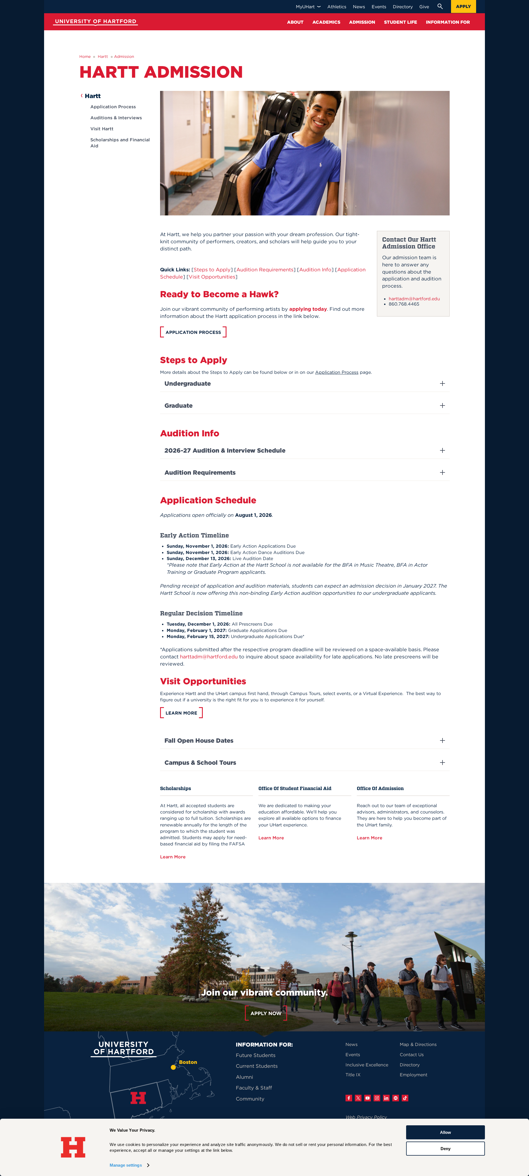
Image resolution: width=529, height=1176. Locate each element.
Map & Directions (418, 1044)
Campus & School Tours (200, 762)
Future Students (256, 1055)
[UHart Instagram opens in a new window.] (377, 1098)
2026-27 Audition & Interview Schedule (224, 450)
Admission (124, 56)
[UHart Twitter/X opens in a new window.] (358, 1098)
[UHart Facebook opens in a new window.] (349, 1098)
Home (85, 56)
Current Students (257, 1066)
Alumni (244, 1077)
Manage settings (126, 1165)
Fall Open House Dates (198, 740)
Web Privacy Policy (366, 1117)
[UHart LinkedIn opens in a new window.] (386, 1098)
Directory (410, 1064)
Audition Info (315, 269)
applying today (308, 309)
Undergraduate (187, 383)
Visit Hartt (102, 128)
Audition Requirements (264, 269)
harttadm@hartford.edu (414, 298)
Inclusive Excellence (367, 1064)
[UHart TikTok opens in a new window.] (405, 1098)
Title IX (353, 1074)
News (352, 1044)
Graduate (178, 405)
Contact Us (412, 1054)
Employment (413, 1074)
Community (250, 1099)
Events (353, 1054)
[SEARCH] (440, 6)
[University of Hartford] (94, 23)
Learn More (173, 856)
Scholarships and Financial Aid (120, 142)
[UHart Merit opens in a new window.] (395, 1098)
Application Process (113, 106)
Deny (445, 1148)
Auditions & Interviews (116, 117)
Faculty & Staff (254, 1088)
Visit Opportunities (212, 277)
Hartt (103, 56)
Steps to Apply (212, 269)
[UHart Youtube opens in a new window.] (367, 1098)
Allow (445, 1132)
